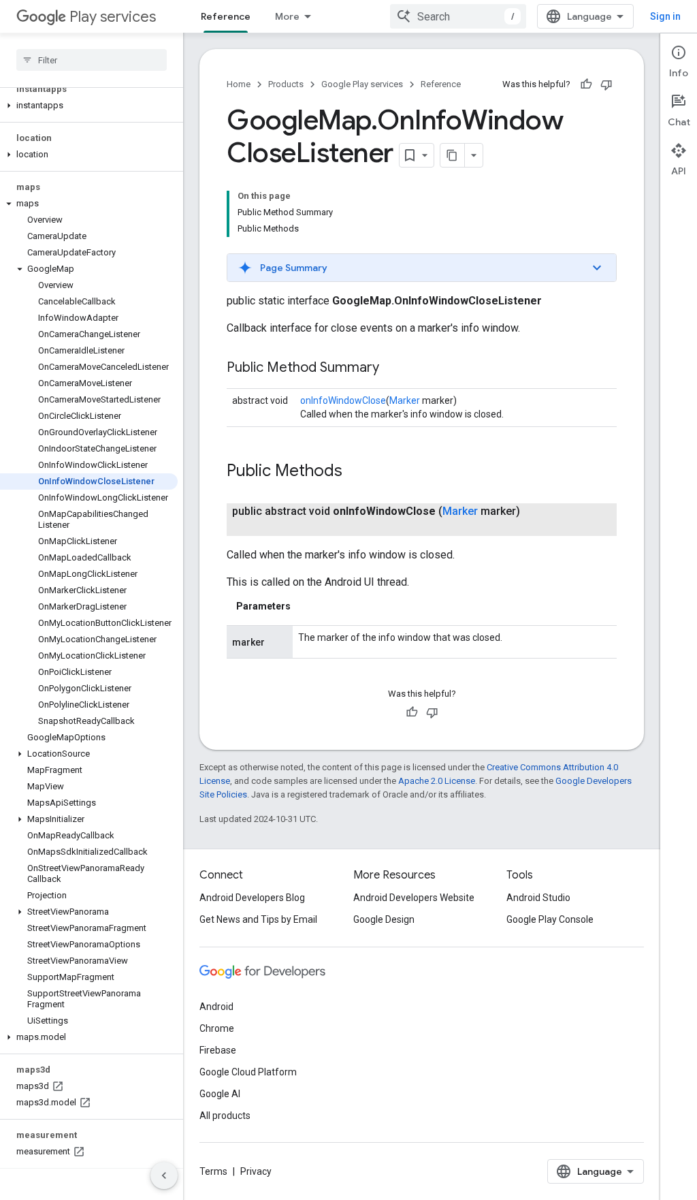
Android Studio (538, 897)
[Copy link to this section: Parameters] (304, 606)
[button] (89, 105)
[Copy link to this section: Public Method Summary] (392, 368)
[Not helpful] (606, 84)
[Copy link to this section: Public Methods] (356, 472)
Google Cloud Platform (248, 1072)
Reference (225, 16)
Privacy (256, 1171)
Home (238, 84)
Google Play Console (550, 919)
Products (286, 84)
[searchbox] (91, 60)
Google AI (219, 1093)
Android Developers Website (413, 897)
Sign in (665, 16)
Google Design (384, 919)
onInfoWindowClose (343, 400)
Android (216, 1006)
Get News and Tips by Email (258, 919)
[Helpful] (586, 84)
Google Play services (362, 84)
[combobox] (458, 16)
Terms (213, 1171)
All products (224, 1115)
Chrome (216, 1028)
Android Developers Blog (252, 897)
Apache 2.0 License (436, 781)
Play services (112, 16)
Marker (404, 400)
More (287, 16)
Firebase (217, 1050)
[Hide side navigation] (164, 1175)
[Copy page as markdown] (452, 155)
